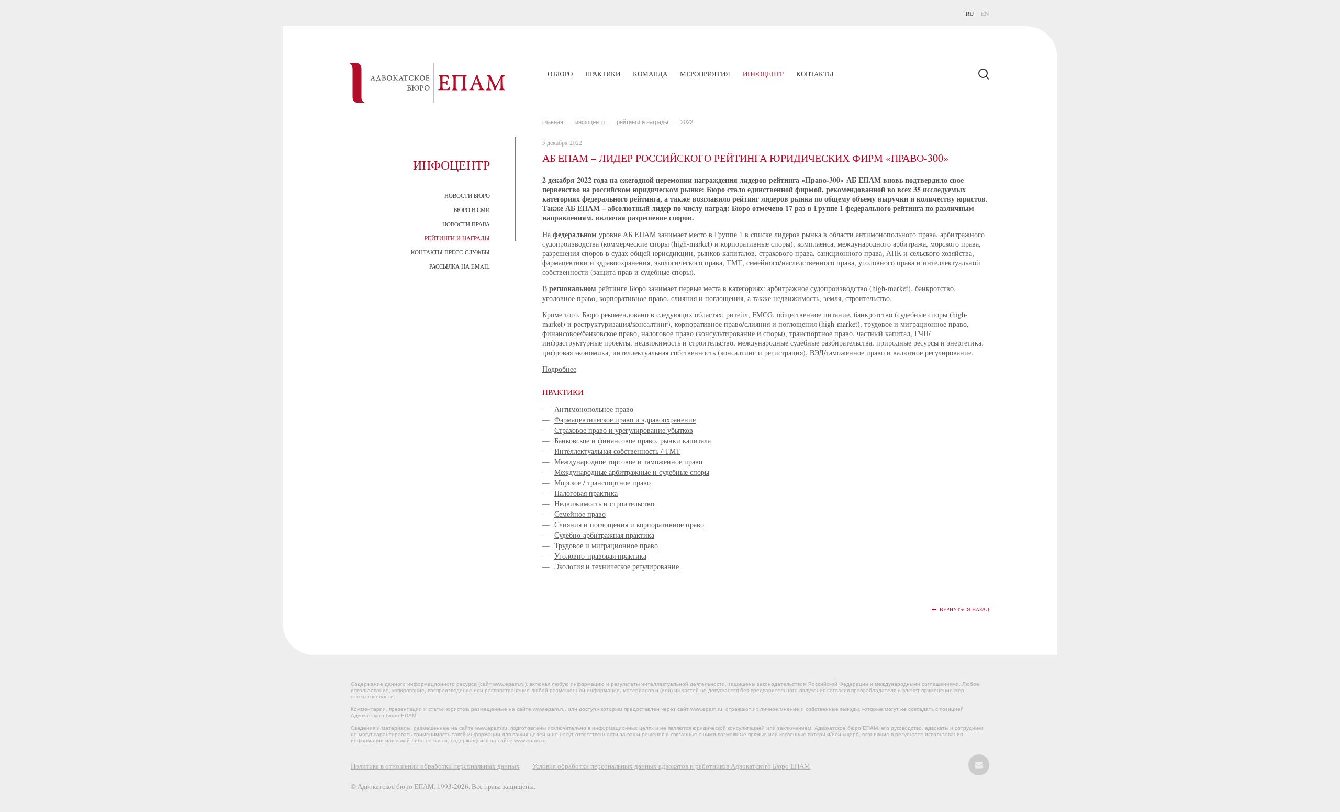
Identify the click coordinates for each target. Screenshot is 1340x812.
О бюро (560, 74)
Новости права (466, 224)
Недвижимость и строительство (604, 503)
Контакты (814, 74)
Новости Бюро (467, 195)
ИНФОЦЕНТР (590, 122)
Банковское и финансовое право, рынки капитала (632, 441)
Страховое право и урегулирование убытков (623, 430)
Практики (602, 74)
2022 (686, 122)
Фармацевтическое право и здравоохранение (625, 420)
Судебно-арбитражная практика (604, 535)
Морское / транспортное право (602, 482)
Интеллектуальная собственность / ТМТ (617, 451)
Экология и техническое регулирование (616, 566)
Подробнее (559, 369)
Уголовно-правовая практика (600, 556)
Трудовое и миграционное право (606, 545)
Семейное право (580, 514)
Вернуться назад (964, 609)
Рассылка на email (459, 266)
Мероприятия (705, 74)
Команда (650, 74)
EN (985, 13)
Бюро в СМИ (472, 210)
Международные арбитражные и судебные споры (631, 472)
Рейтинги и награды (457, 238)
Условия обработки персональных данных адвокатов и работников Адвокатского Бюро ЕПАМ (671, 766)
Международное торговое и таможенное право (628, 461)
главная (552, 122)
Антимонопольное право (593, 409)
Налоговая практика (586, 493)
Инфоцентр (763, 74)
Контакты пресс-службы (450, 252)
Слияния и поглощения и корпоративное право (629, 524)
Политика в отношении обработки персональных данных (435, 766)
